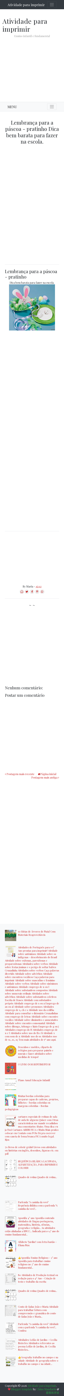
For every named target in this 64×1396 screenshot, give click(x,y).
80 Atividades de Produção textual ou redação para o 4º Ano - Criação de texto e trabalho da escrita (38, 1278)
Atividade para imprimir (26, 4)
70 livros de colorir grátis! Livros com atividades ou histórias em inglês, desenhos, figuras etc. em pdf (31, 1150)
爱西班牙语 (52, 1392)
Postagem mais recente (20, 774)
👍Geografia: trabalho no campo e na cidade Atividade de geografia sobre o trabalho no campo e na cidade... (38, 1361)
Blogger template (21, 1389)
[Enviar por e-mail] (22, 593)
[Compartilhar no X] (27, 593)
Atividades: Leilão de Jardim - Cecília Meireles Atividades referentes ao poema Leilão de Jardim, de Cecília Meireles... (37, 1344)
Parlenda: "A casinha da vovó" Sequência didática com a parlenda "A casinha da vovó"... (37, 1205)
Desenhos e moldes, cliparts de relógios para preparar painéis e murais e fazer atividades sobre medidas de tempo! (35, 1052)
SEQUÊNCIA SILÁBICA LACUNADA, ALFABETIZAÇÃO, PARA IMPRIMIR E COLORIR (38, 1165)
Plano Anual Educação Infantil (34, 1080)
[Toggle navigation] (51, 4)
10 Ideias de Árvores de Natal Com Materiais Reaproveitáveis (36, 933)
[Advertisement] (32, 67)
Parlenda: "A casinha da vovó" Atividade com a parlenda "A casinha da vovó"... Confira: (38, 1327)
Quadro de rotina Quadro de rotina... (37, 1177)
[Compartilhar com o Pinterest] (37, 593)
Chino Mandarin (46, 1389)
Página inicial (48, 774)
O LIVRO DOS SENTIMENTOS (34, 1064)
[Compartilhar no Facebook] (32, 593)
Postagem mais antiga (44, 777)
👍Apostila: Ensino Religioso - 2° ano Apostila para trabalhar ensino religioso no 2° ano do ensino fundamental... (37, 1262)
